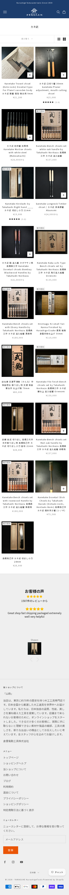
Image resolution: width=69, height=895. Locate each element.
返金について (11, 792)
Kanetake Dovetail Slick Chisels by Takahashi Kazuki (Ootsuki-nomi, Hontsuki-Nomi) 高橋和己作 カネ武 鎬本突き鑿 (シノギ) (51, 504)
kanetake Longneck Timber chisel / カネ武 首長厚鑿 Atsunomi (51, 207)
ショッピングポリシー (16, 804)
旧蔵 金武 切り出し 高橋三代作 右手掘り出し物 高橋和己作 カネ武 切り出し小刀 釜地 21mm (17, 442)
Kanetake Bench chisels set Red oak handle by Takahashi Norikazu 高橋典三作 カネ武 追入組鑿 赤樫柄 (51, 444)
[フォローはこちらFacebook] (4, 862)
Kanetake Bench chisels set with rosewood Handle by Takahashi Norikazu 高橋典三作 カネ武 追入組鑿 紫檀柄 (17, 502)
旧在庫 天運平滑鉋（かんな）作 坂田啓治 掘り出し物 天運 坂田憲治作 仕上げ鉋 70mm (18, 385)
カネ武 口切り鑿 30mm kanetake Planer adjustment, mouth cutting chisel (51, 88)
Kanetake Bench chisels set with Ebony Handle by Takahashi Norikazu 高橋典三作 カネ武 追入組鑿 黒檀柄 (17, 328)
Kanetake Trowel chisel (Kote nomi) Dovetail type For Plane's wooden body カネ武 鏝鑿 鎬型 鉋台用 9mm (17, 88)
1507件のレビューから (34, 601)
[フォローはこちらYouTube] (21, 862)
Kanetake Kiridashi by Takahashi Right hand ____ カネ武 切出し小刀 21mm (17, 207)
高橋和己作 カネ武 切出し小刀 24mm (18, 560)
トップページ (11, 757)
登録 (10, 850)
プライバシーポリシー (16, 798)
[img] (34, 596)
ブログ (7, 781)
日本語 (33, 872)
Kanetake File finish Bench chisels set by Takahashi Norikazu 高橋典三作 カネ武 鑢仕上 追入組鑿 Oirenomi (51, 386)
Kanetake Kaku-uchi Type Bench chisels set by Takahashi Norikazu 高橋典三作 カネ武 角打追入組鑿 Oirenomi (51, 269)
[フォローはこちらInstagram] (13, 862)
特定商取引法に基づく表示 (18, 810)
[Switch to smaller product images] (64, 39)
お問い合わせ (11, 775)
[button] (32, 659)
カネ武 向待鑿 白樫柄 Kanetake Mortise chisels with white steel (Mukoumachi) (17, 150)
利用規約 (8, 786)
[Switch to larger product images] (58, 39)
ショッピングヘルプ (14, 763)
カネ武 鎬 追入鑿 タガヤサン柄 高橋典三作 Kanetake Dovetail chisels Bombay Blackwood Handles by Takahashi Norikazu (17, 269)
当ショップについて (14, 769)
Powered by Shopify (53, 879)
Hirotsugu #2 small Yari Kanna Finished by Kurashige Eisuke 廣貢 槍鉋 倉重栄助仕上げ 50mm (51, 328)
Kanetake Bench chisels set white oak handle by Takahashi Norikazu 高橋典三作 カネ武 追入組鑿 (51, 150)
